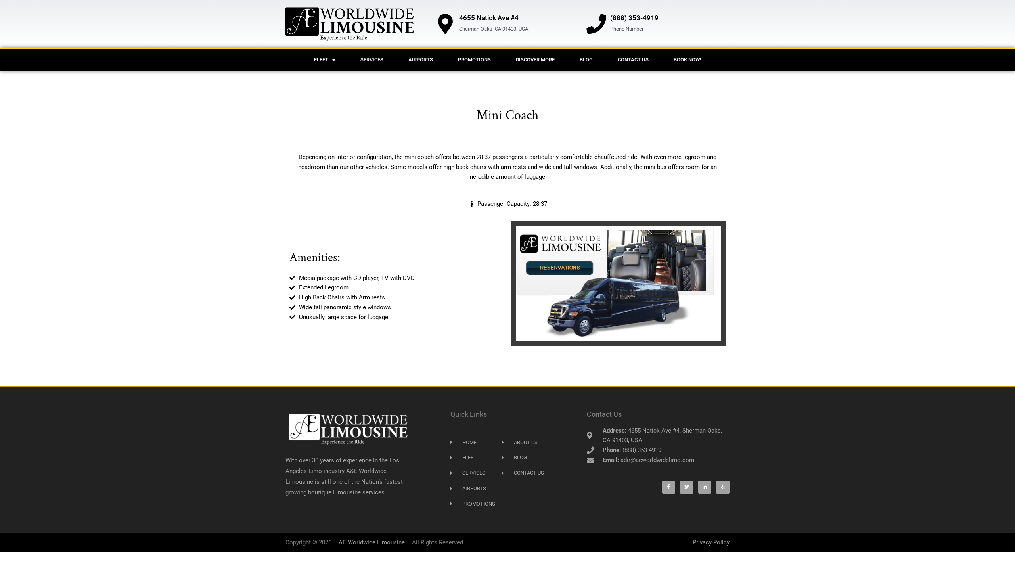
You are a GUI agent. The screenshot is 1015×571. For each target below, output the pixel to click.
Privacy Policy (711, 542)
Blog (586, 60)
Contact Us (633, 60)
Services (371, 60)
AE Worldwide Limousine (372, 542)
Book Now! (687, 60)
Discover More (535, 60)
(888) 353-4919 (634, 18)
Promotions (474, 60)
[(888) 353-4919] (596, 24)
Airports (420, 60)
